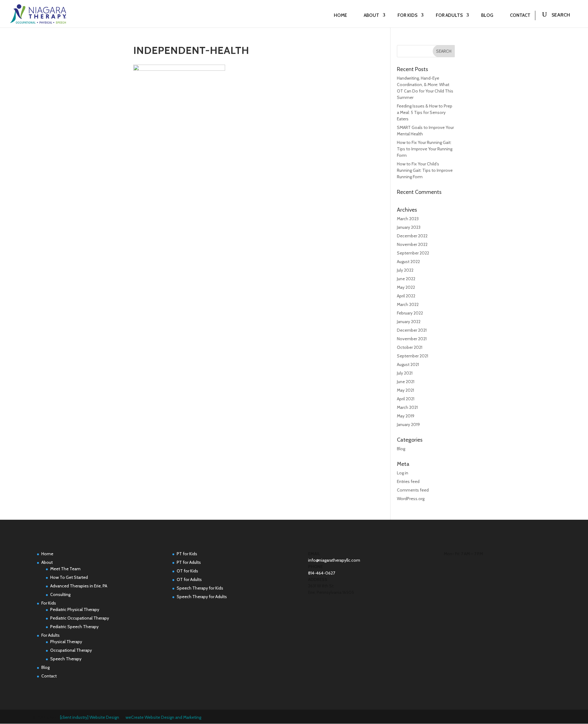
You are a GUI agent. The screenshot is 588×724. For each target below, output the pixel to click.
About (371, 15)
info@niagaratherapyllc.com (334, 560)
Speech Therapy (65, 659)
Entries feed (408, 481)
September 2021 (412, 356)
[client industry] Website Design (89, 717)
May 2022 (406, 287)
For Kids (407, 15)
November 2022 (412, 244)
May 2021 (405, 390)
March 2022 (408, 304)
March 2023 (408, 218)
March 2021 (407, 407)
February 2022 (410, 313)
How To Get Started (69, 577)
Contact (520, 15)
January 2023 (408, 227)
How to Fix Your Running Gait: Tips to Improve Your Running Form (424, 149)
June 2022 (406, 278)
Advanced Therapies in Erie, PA (78, 586)
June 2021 (405, 381)
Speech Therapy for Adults (202, 596)
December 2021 (412, 330)
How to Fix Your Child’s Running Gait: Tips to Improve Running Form (425, 170)
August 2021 (408, 364)
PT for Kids (187, 553)
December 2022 (412, 236)
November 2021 (412, 338)
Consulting (60, 594)
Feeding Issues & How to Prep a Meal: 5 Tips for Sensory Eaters (424, 112)
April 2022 (406, 296)
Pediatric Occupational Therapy (79, 618)
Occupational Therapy (71, 650)
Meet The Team (65, 568)
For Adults (449, 15)
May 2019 (405, 416)
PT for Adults (189, 562)
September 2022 (413, 253)
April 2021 (405, 399)
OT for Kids (187, 571)
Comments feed (413, 490)
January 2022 (408, 321)
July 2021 (405, 373)
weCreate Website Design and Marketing (163, 717)
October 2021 (409, 347)
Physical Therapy (66, 641)
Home (340, 15)
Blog (487, 15)
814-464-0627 (321, 573)
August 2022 (408, 261)
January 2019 (408, 424)
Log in (402, 473)
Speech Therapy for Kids (200, 588)
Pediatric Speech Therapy (74, 626)
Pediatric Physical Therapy (74, 609)
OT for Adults (189, 579)
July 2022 (405, 270)
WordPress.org (410, 498)
